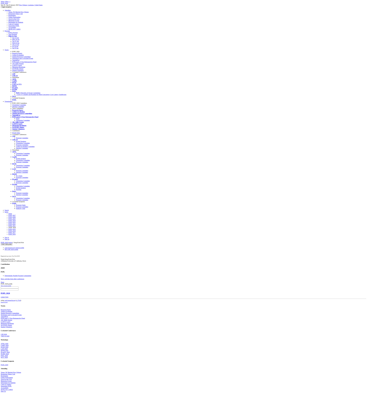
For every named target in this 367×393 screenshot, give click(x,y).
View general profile (6, 285)
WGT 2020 (4, 357)
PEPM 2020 (4, 350)
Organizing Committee (19, 105)
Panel (17, 118)
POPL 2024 (12, 220)
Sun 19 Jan (15, 38)
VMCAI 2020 (5, 336)
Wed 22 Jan (15, 43)
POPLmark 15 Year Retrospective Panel (24, 62)
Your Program (12, 34)
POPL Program (13, 32)
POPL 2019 (12, 229)
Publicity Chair (20, 208)
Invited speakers (21, 158)
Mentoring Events (13, 20)
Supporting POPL (13, 26)
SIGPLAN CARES (14, 29)
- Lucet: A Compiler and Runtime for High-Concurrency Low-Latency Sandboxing (41, 94)
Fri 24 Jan (15, 46)
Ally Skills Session (18, 63)
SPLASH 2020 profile (11, 249)
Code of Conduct (13, 24)
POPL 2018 (12, 231)
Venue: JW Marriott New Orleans (18, 12)
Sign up (7, 239)
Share (2, 282)
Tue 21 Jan (15, 41)
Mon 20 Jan (15, 39)
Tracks (7, 50)
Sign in (7, 237)
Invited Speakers (21, 141)
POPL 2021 (12, 226)
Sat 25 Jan (15, 48)
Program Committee (22, 138)
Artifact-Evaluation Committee (25, 146)
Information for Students (15, 22)
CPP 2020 (4, 334)
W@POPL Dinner (17, 69)
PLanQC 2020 (5, 352)
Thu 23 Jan (15, 44)
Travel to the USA (13, 19)
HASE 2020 (4, 347)
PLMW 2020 (5, 354)
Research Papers (17, 53)
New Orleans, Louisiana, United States (31, 5)
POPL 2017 (12, 232)
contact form (4, 297)
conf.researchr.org (9, 300)
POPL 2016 (12, 234)
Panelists (18, 189)
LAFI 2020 (4, 349)
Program (7, 31)
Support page (4, 302)
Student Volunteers (18, 70)
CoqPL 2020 (5, 345)
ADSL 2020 (4, 343)
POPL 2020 (4, 242)
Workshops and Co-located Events (22, 58)
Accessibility (12, 27)
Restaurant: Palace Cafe (15, 14)
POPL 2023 (12, 222)
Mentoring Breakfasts (18, 67)
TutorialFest (15, 60)
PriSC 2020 (4, 355)
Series (10, 213)
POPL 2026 (12, 217)
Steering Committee (18, 106)
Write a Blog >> (6, 1)
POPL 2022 (12, 224)
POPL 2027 (12, 215)
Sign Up (3, 391)
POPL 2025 (12, 219)
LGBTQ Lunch (17, 65)
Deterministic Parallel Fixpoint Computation (18, 275)
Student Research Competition (21, 57)
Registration (12, 15)
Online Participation (14, 17)
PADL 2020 (4, 365)
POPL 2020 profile (7, 244)
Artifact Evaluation (18, 55)
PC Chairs (19, 176)
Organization (8, 101)
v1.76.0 (18, 300)
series (10, 242)
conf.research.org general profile (14, 248)
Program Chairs (21, 205)
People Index (16, 133)
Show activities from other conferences (12, 279)
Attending (8, 10)
